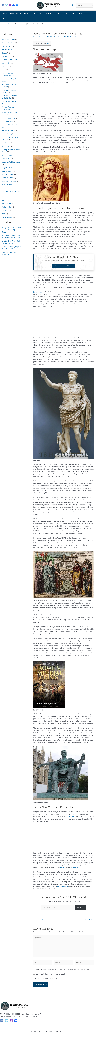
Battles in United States (10, 60)
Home (5, 13)
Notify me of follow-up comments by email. (50, 974)
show (47, 43)
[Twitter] (6, 5)
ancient (63, 867)
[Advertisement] (63, 99)
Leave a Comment (39, 37)
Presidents (5, 188)
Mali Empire (6, 143)
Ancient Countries (8, 43)
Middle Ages (6, 146)
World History (7, 217)
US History (5, 210)
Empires (59, 13)
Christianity (70, 816)
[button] (73, 5)
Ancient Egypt (7, 46)
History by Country (76, 13)
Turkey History (7, 207)
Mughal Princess (8, 174)
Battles (40, 13)
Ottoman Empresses (9, 181)
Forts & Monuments (9, 118)
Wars (4, 214)
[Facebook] (3, 5)
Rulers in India (7, 204)
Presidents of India (8, 197)
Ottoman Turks (62, 886)
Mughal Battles (7, 168)
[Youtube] (17, 5)
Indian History (7, 134)
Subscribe (80, 907)
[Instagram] (10, 5)
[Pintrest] (16, 1020)
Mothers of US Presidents (11, 162)
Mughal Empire (7, 171)
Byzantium (74, 867)
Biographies (48, 13)
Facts (4, 70)
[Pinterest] (13, 5)
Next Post (89, 920)
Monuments (7, 19)
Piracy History (7, 184)
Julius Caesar (37, 292)
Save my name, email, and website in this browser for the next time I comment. (64, 969)
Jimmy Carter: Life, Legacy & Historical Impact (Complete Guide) (12, 230)
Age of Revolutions (29, 13)
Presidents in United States (11, 191)
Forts (66, 13)
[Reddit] (6, 1020)
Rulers (4, 200)
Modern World (7, 155)
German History (7, 122)
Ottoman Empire (8, 178)
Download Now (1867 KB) (64, 266)
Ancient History (14, 13)
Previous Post (39, 920)
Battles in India (7, 56)
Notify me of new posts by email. (46, 979)
